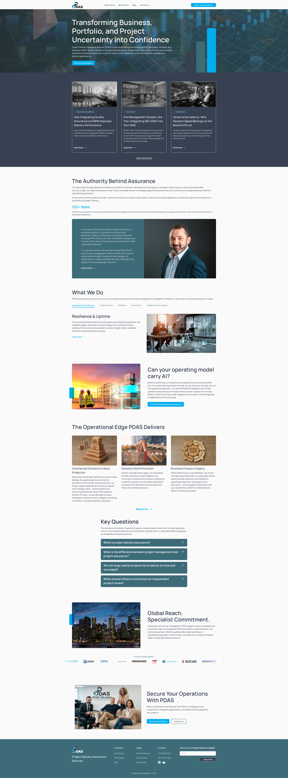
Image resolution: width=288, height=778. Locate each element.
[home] (77, 5)
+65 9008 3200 (164, 753)
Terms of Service (143, 753)
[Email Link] (163, 762)
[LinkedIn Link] (159, 762)
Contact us (145, 5)
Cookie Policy (141, 762)
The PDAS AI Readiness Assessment (165, 404)
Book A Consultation (203, 5)
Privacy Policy (141, 758)
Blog (134, 5)
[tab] (83, 305)
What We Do (110, 5)
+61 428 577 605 (164, 758)
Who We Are (123, 5)
